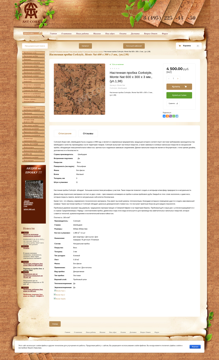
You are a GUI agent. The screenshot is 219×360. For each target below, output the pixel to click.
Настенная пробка (76, 51)
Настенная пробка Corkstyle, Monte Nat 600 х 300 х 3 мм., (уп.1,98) (71, 357)
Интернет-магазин (62, 51)
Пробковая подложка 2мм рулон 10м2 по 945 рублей (33, 264)
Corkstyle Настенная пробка (93, 51)
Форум (165, 33)
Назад (55, 324)
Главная (53, 33)
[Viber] (170, 116)
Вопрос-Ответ (150, 33)
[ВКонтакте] (164, 116)
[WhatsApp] (173, 116)
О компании (66, 33)
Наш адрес (110, 33)
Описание (65, 133)
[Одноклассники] (167, 116)
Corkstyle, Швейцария (118, 88)
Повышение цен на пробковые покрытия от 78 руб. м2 (33, 275)
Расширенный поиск (35, 46)
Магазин (97, 33)
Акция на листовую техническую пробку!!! (31, 235)
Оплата (122, 33)
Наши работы (82, 33)
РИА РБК (33, 318)
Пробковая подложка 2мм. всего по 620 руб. (33, 290)
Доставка (135, 33)
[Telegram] (177, 116)
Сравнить (172, 103)
